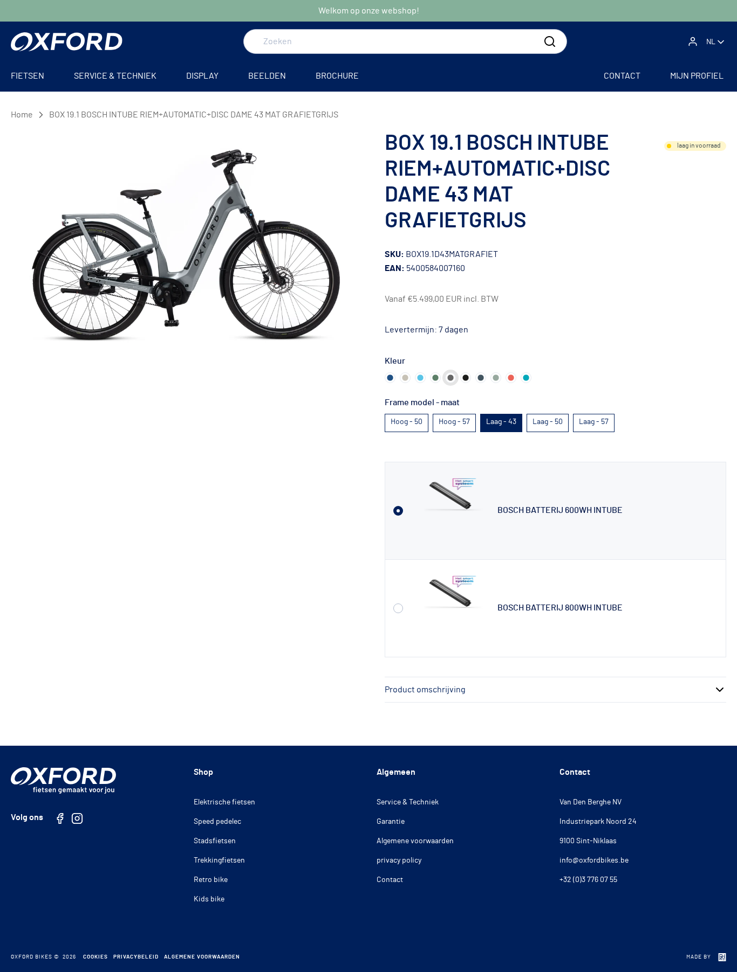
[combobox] (405, 41)
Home (22, 114)
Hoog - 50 (406, 422)
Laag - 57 (594, 422)
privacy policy (399, 860)
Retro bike (211, 880)
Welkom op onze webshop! (368, 10)
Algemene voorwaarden (415, 841)
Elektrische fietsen (224, 802)
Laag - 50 (548, 422)
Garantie (391, 821)
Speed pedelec (217, 821)
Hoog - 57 (454, 422)
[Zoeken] (549, 41)
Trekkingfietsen (219, 860)
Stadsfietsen (215, 841)
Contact (390, 880)
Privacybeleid (136, 957)
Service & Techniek (408, 802)
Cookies (95, 957)
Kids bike (209, 899)
